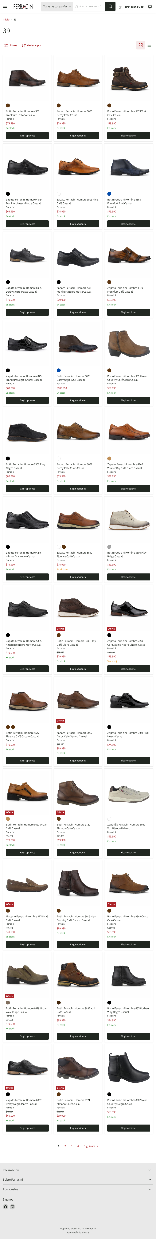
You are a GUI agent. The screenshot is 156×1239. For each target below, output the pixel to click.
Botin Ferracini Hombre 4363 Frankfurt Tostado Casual (22, 113)
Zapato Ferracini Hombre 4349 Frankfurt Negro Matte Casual (23, 201)
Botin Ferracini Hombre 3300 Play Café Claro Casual (76, 642)
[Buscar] (110, 6)
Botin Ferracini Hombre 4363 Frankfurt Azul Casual (124, 201)
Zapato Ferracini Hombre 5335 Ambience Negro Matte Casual (23, 642)
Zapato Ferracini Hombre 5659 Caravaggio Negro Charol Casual (126, 642)
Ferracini (10, 118)
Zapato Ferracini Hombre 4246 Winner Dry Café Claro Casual (125, 466)
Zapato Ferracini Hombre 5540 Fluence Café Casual (74, 554)
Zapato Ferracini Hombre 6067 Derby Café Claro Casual (74, 466)
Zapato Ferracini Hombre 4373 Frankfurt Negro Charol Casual (24, 378)
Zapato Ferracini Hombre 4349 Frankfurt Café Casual (125, 289)
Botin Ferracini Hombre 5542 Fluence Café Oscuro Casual (22, 734)
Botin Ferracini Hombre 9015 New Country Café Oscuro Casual (76, 918)
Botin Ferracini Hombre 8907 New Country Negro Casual (127, 1102)
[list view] (149, 45)
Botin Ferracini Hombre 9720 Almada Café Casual (73, 826)
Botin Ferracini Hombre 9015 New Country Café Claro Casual (127, 378)
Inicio (6, 19)
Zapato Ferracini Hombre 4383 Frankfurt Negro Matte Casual (74, 289)
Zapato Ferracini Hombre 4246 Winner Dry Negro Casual (23, 554)
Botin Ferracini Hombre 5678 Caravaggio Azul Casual (73, 378)
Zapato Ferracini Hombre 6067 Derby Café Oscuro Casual (74, 734)
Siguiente (90, 1146)
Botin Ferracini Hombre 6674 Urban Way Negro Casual (128, 1010)
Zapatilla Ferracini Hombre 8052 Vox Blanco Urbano (126, 826)
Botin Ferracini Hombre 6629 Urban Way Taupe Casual (26, 1010)
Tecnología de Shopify (78, 1232)
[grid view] (140, 45)
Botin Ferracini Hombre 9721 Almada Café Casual (73, 1102)
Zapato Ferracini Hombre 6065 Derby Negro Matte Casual (23, 289)
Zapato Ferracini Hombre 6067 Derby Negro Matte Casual (23, 1102)
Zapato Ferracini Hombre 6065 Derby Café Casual (74, 113)
